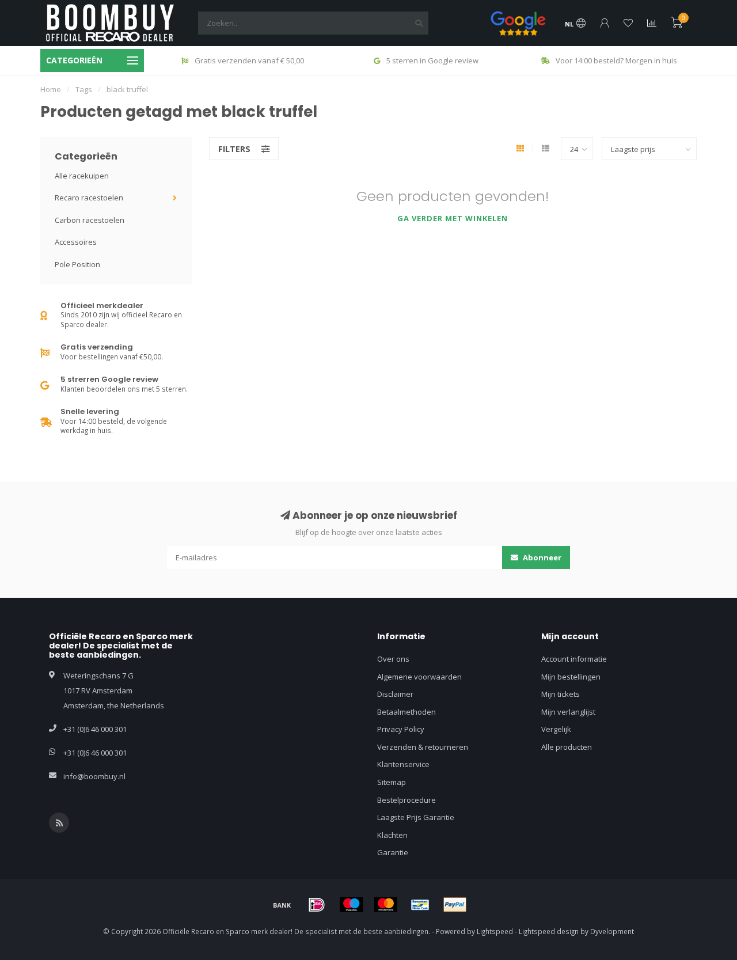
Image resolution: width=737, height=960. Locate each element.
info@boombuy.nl (94, 776)
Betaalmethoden (406, 712)
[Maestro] (351, 904)
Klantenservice (403, 764)
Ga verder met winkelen (452, 218)
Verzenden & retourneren (422, 747)
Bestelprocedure (406, 800)
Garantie (392, 852)
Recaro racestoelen (89, 197)
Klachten (392, 835)
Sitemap (391, 782)
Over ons (393, 659)
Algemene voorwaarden (419, 676)
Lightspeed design (549, 931)
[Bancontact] (420, 904)
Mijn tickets (560, 694)
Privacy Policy (400, 729)
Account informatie (574, 659)
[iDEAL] (316, 904)
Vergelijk (556, 729)
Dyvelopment (612, 931)
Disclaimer (395, 694)
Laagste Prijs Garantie (415, 817)
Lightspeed (495, 931)
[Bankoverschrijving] (282, 904)
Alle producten (566, 747)
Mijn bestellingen (571, 676)
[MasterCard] (385, 904)
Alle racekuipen (82, 175)
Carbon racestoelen (89, 220)
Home (50, 89)
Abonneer (541, 557)
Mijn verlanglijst (568, 712)
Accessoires (76, 242)
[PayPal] (454, 904)
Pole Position (77, 264)
